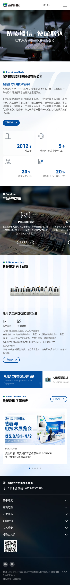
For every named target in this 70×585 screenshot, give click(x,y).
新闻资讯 (8, 520)
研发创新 (8, 514)
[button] (29, 468)
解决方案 (8, 507)
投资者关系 (9, 534)
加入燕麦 (8, 527)
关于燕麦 (8, 500)
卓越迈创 (17, 579)
